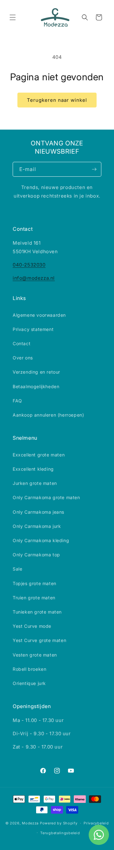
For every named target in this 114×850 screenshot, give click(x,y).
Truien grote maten (34, 597)
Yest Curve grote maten (39, 640)
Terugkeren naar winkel (57, 100)
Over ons (23, 357)
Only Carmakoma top (36, 554)
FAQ (17, 400)
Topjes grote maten (34, 583)
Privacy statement (33, 329)
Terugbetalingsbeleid (60, 833)
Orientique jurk (29, 683)
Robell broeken (29, 669)
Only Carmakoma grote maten (46, 497)
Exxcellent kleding (33, 469)
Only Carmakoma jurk (37, 526)
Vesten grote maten (35, 654)
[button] (13, 17)
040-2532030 (29, 265)
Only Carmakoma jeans (38, 512)
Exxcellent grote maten (39, 454)
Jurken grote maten (35, 483)
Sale (17, 569)
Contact (21, 343)
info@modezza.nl (34, 278)
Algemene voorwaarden (39, 315)
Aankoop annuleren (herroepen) (48, 415)
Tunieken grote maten (37, 612)
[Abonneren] (94, 169)
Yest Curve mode (32, 626)
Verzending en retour (36, 372)
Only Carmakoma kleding (41, 540)
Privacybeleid (96, 823)
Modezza (30, 823)
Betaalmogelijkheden (36, 386)
